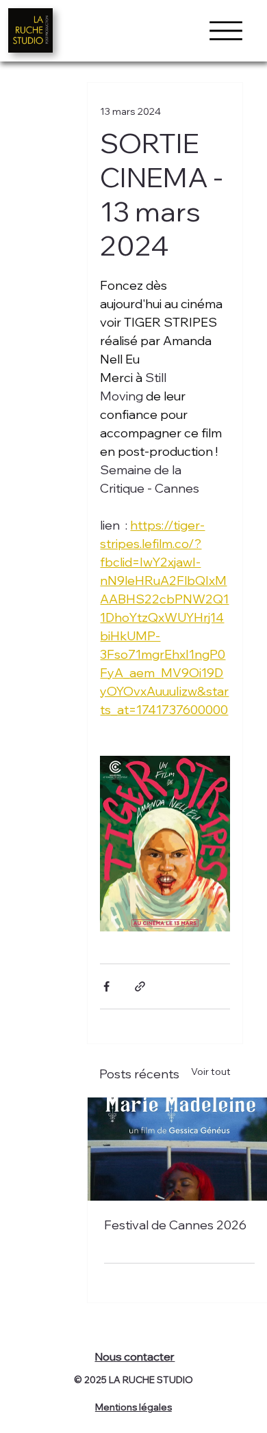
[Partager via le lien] (140, 986)
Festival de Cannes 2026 (175, 1225)
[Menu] (225, 30)
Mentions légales (133, 1407)
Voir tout (211, 1071)
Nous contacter (134, 1356)
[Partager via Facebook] (106, 986)
